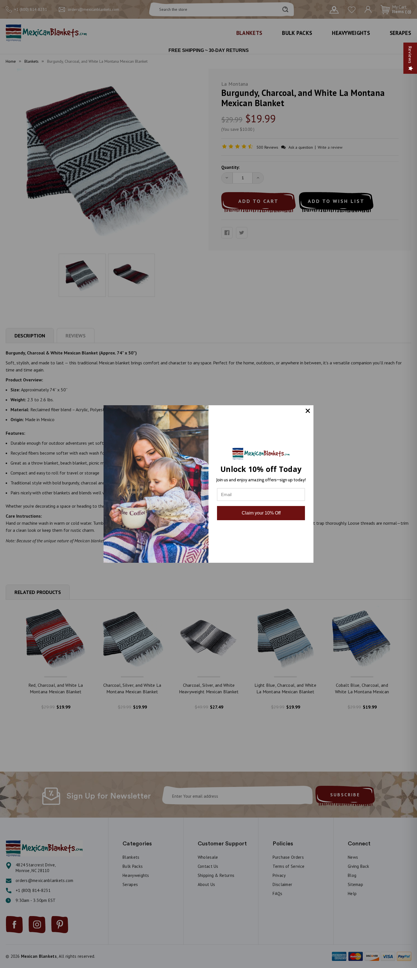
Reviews (410, 55)
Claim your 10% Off (261, 513)
